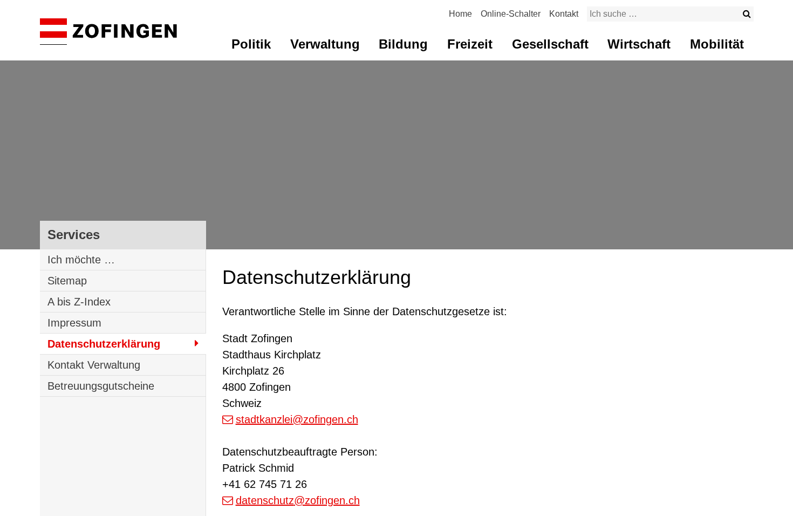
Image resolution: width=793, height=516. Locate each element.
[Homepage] (108, 31)
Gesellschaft (550, 44)
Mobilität (717, 44)
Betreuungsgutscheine (100, 386)
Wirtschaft (639, 44)
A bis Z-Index (79, 302)
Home (460, 13)
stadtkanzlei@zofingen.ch (297, 419)
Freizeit (470, 44)
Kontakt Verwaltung (93, 365)
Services (73, 234)
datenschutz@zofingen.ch (298, 500)
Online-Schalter (511, 13)
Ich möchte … (81, 260)
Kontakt (563, 13)
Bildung (403, 44)
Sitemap (67, 281)
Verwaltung (325, 44)
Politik (251, 44)
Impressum (74, 323)
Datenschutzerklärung (103, 344)
